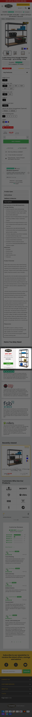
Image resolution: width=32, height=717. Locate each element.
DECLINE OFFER (8, 365)
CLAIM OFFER (8, 363)
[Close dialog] (30, 349)
